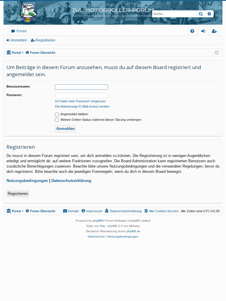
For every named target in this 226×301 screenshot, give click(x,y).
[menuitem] (192, 31)
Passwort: (14, 95)
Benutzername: (18, 86)
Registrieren (45, 40)
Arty (102, 226)
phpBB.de (133, 231)
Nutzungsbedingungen (27, 180)
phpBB (97, 220)
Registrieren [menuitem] (215, 32)
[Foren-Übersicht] (113, 13)
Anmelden (19, 40)
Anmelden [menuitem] (204, 32)
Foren (21, 31)
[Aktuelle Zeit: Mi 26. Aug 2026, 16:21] (217, 52)
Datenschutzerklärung (71, 180)
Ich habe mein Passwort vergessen (80, 101)
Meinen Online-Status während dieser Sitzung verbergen (100, 119)
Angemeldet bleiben (74, 114)
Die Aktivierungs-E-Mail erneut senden (82, 106)
